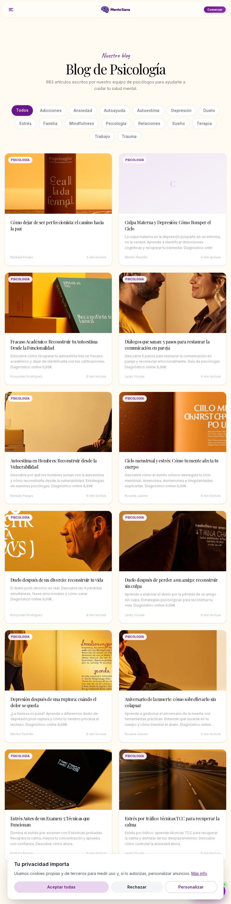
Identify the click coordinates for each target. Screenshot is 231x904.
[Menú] (10, 9)
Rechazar (136, 887)
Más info (199, 873)
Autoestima (148, 110)
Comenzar (214, 9)
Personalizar (191, 887)
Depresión (181, 110)
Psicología (116, 123)
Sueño (178, 123)
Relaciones (149, 123)
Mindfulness (81, 123)
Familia (50, 123)
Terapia (204, 123)
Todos (22, 110)
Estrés (25, 123)
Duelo (209, 110)
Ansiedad (83, 110)
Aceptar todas (61, 887)
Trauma (129, 136)
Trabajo (102, 136)
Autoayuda (114, 110)
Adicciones (51, 110)
